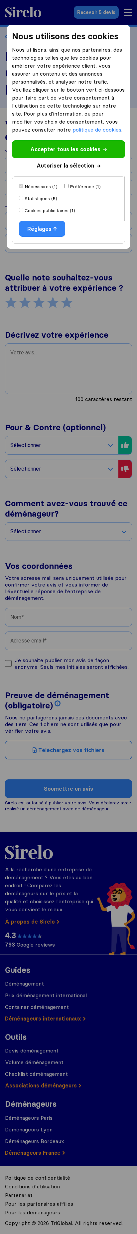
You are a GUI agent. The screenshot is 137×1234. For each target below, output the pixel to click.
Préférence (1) (85, 187)
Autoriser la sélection (65, 165)
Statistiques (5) (41, 199)
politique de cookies (96, 129)
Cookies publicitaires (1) (50, 210)
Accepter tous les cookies (65, 149)
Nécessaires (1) (41, 187)
